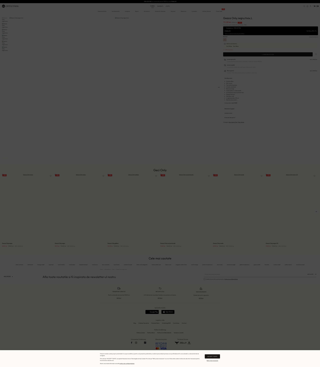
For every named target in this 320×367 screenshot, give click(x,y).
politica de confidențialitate (127, 363)
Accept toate (212, 356)
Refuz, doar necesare (212, 360)
